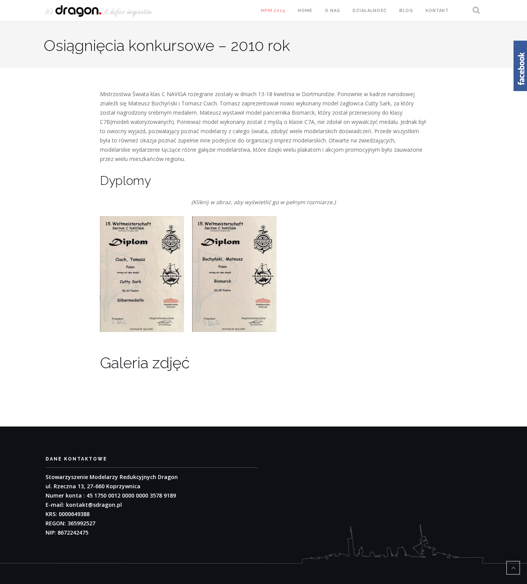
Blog (406, 10)
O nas (332, 10)
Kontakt (437, 10)
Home (305, 10)
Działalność (370, 10)
